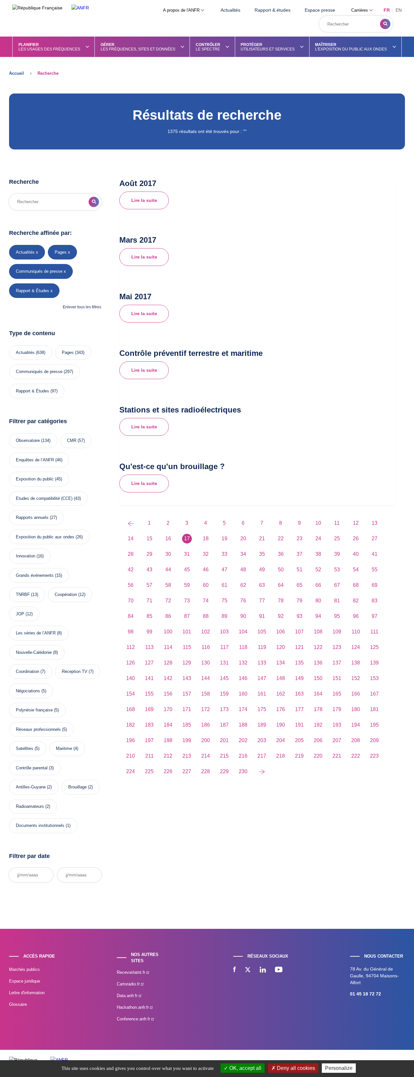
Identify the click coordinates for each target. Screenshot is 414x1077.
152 (355, 678)
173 (224, 709)
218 (280, 756)
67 (337, 585)
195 (374, 725)
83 (374, 600)
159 (224, 694)
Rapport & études (272, 10)
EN (399, 10)
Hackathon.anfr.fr (133, 1007)
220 (318, 756)
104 (243, 631)
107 (299, 631)
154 (130, 694)
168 (130, 709)
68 (356, 585)
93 (299, 616)
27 (374, 538)
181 (374, 709)
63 (262, 585)
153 (374, 678)
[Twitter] (248, 970)
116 (206, 647)
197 (149, 740)
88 (206, 616)
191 (299, 725)
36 (281, 554)
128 (168, 662)
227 (186, 771)
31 (187, 554)
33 (224, 554)
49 (262, 569)
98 (131, 631)
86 (168, 616)
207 (336, 740)
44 (168, 569)
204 (280, 740)
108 (318, 631)
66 (318, 585)
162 (280, 694)
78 (281, 600)
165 (336, 694)
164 (318, 694)
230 (243, 771)
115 (187, 647)
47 (224, 569)
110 (356, 631)
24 (318, 538)
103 (224, 631)
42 (131, 569)
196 (130, 740)
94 (318, 616)
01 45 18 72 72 (365, 993)
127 (149, 662)
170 (168, 709)
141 (149, 678)
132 (243, 662)
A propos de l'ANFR (182, 10)
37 (299, 554)
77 (262, 600)
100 (168, 631)
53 (337, 569)
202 (243, 740)
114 (168, 647)
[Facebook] (234, 970)
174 (243, 709)
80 (318, 600)
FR (387, 10)
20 (243, 538)
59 (187, 585)
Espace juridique (24, 981)
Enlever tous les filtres (82, 307)
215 (224, 756)
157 (186, 694)
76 (243, 600)
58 (168, 585)
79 (299, 600)
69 (374, 585)
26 (356, 538)
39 (337, 554)
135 (299, 662)
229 (224, 771)
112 (130, 647)
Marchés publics (24, 969)
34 (243, 554)
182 (130, 725)
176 (280, 709)
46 (206, 569)
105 (261, 631)
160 (243, 694)
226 (168, 771)
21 (262, 538)
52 (318, 569)
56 (131, 585)
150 (318, 678)
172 (205, 709)
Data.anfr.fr (128, 995)
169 (149, 709)
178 (318, 709)
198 (168, 740)
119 (262, 647)
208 (355, 740)
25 (337, 538)
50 (281, 569)
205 (299, 740)
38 (318, 554)
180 (355, 709)
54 (356, 569)
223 (374, 756)
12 (356, 523)
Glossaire (18, 1004)
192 (318, 725)
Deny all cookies (295, 1068)
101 (186, 631)
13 (374, 523)
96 (356, 616)
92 (281, 616)
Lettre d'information (27, 992)
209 (374, 740)
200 (205, 740)
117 (224, 647)
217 (261, 756)
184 (168, 725)
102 (205, 631)
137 (336, 662)
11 (337, 523)
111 (374, 631)
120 (280, 647)
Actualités (230, 10)
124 (355, 647)
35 (262, 554)
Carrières (360, 10)
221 (336, 756)
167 (374, 694)
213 (186, 756)
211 (149, 756)
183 (149, 725)
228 (205, 771)
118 (243, 647)
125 (374, 647)
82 (356, 600)
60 (206, 585)
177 (299, 709)
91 (262, 616)
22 (281, 538)
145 (224, 678)
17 (187, 538)
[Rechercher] (385, 24)
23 (299, 538)
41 (374, 554)
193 (336, 725)
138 (355, 662)
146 (243, 678)
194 (355, 725)
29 (149, 554)
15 (149, 538)
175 (261, 709)
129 (186, 662)
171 (186, 709)
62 (243, 585)
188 (243, 725)
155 (149, 694)
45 (187, 569)
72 (168, 600)
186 (205, 725)
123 (336, 647)
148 (280, 678)
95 (337, 616)
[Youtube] (278, 970)
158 (205, 694)
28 (131, 554)
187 (224, 725)
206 (318, 740)
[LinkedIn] (263, 970)
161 (261, 694)
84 (131, 616)
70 (131, 600)
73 (187, 600)
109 (336, 631)
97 (374, 616)
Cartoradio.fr (129, 984)
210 (130, 756)
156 (168, 694)
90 (243, 616)
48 (243, 569)
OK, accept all (244, 1068)
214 (205, 756)
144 (205, 678)
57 (149, 585)
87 (187, 616)
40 (356, 554)
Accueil (16, 73)
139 (374, 662)
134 (280, 662)
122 (318, 647)
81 (337, 600)
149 (299, 678)
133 (261, 662)
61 (224, 585)
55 (374, 569)
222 (355, 756)
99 (149, 631)
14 (131, 538)
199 (186, 740)
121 (299, 647)
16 (168, 538)
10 (318, 523)
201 (224, 740)
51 (299, 569)
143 (186, 678)
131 (224, 662)
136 (318, 662)
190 (280, 725)
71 (149, 600)
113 (149, 647)
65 (299, 585)
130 (205, 662)
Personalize (339, 1068)
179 (336, 709)
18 (206, 538)
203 (261, 740)
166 (355, 694)
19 (224, 538)
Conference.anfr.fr (134, 1019)
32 (206, 554)
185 (186, 725)
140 (130, 678)
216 (243, 756)
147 (261, 678)
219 (299, 756)
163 (299, 694)
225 (149, 771)
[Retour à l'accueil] (80, 8)
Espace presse (320, 10)
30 (168, 554)
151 (336, 678)
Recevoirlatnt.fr (132, 972)
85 (149, 616)
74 (206, 600)
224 (130, 771)
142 (168, 678)
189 (261, 725)
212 (168, 756)
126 (130, 662)
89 (224, 616)
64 (281, 585)
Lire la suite (144, 200)
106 (280, 631)
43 (149, 569)
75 (224, 600)
